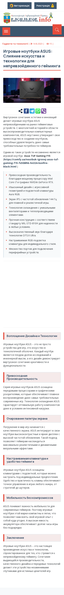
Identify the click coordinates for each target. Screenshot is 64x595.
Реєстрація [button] (44, 5)
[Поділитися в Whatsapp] (37, 110)
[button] (56, 78)
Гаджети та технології (15, 43)
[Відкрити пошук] (57, 29)
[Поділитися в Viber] (43, 110)
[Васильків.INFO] (28, 18)
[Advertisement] (32, 294)
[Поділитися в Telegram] (32, 110)
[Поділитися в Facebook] (26, 110)
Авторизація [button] (21, 5)
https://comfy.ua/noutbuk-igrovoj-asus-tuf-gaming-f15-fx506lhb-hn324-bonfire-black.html (31, 163)
